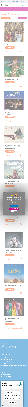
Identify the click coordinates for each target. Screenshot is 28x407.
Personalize (14, 211)
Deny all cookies (14, 208)
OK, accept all (14, 206)
